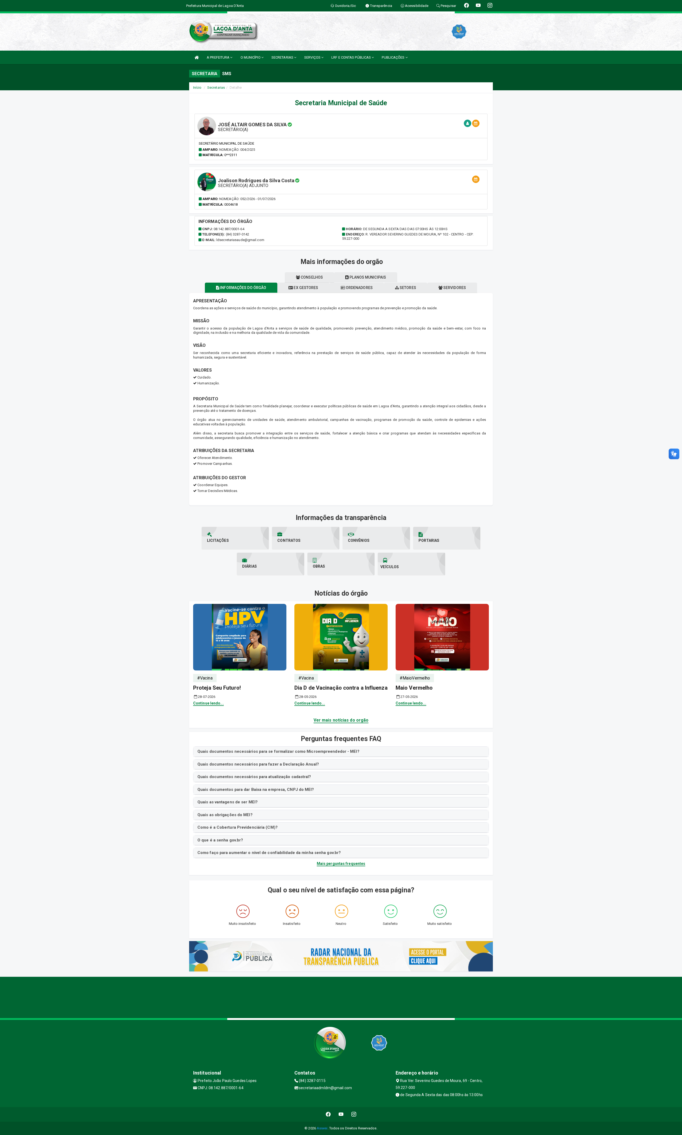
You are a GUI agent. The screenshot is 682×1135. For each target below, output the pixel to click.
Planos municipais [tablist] (367, 277)
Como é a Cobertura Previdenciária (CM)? (237, 827)
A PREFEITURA (218, 57)
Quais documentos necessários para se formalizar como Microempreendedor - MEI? (278, 751)
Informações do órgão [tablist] (242, 288)
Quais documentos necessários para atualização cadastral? (254, 776)
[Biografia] (467, 123)
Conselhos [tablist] (311, 277)
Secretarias (216, 88)
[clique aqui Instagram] (354, 1114)
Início (197, 88)
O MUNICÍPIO (251, 57)
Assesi (322, 1128)
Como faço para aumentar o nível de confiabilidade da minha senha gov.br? (269, 852)
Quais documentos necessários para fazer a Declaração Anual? (258, 764)
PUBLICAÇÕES (393, 57)
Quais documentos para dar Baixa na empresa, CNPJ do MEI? (255, 789)
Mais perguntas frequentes (341, 863)
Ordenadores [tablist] (359, 288)
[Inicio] (196, 57)
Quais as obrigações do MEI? (225, 814)
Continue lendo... (208, 703)
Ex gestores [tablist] (305, 288)
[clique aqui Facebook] (328, 1114)
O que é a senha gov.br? (220, 840)
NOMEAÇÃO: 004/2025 (237, 150)
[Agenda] (476, 123)
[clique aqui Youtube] (341, 1114)
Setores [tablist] (407, 288)
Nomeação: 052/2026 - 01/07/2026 (247, 199)
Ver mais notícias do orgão (341, 720)
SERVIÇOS (312, 57)
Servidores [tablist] (454, 288)
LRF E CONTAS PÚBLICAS (351, 57)
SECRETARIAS (282, 57)
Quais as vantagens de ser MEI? (227, 802)
